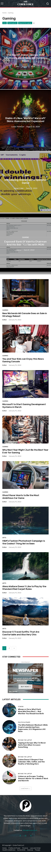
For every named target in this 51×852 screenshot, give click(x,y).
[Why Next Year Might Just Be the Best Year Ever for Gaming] (25, 429)
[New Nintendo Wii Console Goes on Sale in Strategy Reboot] (25, 293)
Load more (24, 788)
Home (4, 13)
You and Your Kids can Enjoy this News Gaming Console (23, 360)
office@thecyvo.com (30, 830)
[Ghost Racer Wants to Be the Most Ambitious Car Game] (25, 475)
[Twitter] (31, 836)
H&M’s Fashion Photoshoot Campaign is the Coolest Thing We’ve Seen (23, 542)
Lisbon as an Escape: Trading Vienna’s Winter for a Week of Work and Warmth (33, 778)
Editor (4, 320)
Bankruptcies (12, 23)
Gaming (25, 114)
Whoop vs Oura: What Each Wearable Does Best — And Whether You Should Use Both (31, 711)
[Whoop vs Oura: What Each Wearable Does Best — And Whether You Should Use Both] (9, 710)
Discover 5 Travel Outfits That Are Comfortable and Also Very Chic (20, 633)
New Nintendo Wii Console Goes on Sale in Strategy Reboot (24, 314)
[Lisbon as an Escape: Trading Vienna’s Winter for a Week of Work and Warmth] (9, 777)
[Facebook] (20, 836)
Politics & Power (24, 722)
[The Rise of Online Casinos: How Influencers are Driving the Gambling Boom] (25, 58)
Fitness (20, 706)
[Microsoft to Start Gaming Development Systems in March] (25, 384)
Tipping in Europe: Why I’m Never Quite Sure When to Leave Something (32, 745)
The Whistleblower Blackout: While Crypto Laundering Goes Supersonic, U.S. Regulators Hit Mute (33, 728)
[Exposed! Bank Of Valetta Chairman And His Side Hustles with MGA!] (25, 243)
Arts (4, 23)
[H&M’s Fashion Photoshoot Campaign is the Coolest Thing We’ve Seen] (25, 520)
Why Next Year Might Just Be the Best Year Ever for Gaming (25, 451)
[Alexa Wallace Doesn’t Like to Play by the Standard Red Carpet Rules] (25, 566)
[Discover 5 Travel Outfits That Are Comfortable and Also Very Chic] (25, 611)
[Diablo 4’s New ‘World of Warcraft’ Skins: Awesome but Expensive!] (25, 120)
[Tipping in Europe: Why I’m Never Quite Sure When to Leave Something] (9, 744)
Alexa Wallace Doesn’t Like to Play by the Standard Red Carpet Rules (24, 587)
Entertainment (25, 51)
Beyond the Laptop (25, 23)
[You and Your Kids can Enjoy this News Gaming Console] (25, 339)
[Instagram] (25, 836)
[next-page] (14, 648)
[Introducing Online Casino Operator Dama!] (25, 182)
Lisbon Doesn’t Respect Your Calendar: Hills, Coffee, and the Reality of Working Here (31, 762)
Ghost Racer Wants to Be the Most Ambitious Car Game (20, 496)
